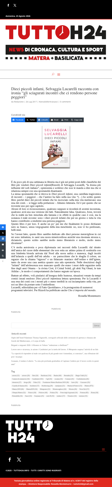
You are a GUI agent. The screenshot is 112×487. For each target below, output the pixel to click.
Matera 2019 (18, 389)
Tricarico (72, 396)
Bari (35, 376)
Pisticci (32, 393)
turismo (83, 396)
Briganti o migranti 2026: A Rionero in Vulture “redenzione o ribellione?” (39, 345)
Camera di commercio (21, 379)
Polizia (54, 393)
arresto (26, 376)
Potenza (84, 393)
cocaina (59, 379)
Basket (57, 376)
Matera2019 (31, 389)
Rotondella (17, 396)
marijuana (60, 386)
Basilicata (46, 376)
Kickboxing (47, 386)
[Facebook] (3, 227)
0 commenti (65, 101)
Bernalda (68, 376)
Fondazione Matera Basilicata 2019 (56, 382)
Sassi (28, 396)
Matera (89, 386)
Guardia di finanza (19, 386)
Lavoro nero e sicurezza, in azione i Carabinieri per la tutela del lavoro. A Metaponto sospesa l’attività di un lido (54, 349)
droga (27, 382)
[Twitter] (3, 233)
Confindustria (83, 379)
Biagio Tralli (81, 376)
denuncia (16, 382)
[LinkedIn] (3, 239)
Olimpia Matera (19, 393)
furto (74, 382)
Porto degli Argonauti (68, 393)
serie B (50, 396)
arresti (15, 376)
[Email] (3, 244)
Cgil (49, 379)
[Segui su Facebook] (8, 5)
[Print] (3, 250)
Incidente (34, 386)
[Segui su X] (15, 5)
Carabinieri (37, 379)
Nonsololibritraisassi (48, 101)
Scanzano (39, 396)
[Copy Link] (3, 256)
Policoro (43, 393)
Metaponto (45, 389)
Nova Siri (84, 389)
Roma (94, 393)
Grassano (85, 382)
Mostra (73, 389)
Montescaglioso (59, 389)
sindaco (61, 396)
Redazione (19, 101)
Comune (69, 379)
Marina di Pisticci (74, 386)
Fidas (36, 382)
